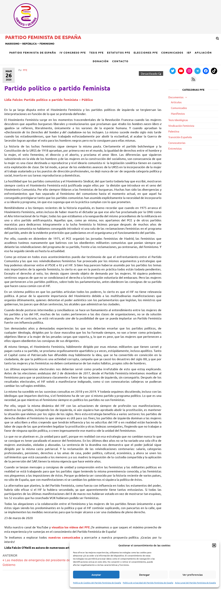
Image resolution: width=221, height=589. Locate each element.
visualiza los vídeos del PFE (71, 527)
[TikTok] (214, 71)
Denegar (144, 574)
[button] (214, 545)
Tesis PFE (96, 52)
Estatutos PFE (118, 52)
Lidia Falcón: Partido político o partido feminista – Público (48, 100)
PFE (25, 69)
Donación (101, 61)
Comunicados (172, 52)
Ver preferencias (192, 574)
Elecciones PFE (146, 52)
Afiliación (203, 52)
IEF (189, 52)
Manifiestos (178, 113)
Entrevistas (175, 148)
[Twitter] (173, 71)
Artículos (176, 102)
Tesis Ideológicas (178, 120)
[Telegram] (197, 71)
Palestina (173, 131)
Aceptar (96, 574)
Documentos (176, 97)
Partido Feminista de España (43, 37)
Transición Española (180, 137)
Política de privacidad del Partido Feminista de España (148, 582)
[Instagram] (189, 71)
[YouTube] (181, 71)
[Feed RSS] (193, 79)
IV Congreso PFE (73, 52)
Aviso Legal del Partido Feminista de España (195, 582)
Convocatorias (176, 142)
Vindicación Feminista (181, 125)
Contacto (120, 61)
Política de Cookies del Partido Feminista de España (97, 582)
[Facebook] (206, 71)
